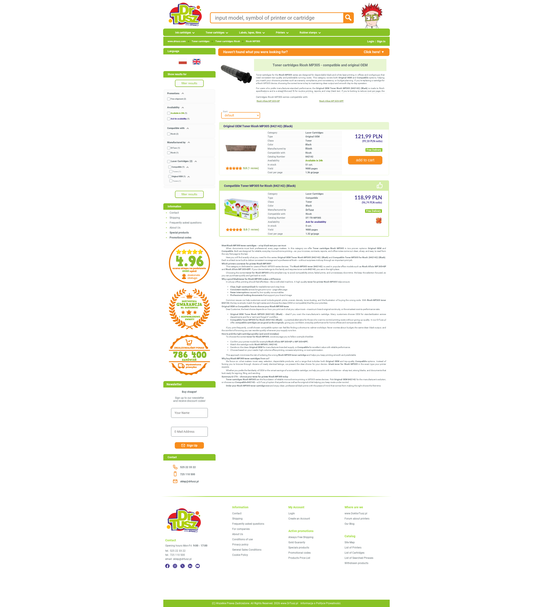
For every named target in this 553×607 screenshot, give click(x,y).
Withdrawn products (356, 563)
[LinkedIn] (190, 566)
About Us (175, 227)
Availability (173, 107)
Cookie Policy (240, 554)
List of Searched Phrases (359, 557)
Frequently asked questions (186, 222)
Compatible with (176, 128)
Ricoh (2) (174, 134)
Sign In (381, 41)
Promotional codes (299, 552)
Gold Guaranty (296, 542)
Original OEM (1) (178, 176)
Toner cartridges (215, 32)
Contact (174, 212)
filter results (189, 83)
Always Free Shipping (300, 537)
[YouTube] (197, 566)
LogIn (370, 41)
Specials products (298, 547)
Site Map (350, 542)
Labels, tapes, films (250, 32)
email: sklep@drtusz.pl (178, 559)
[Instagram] (175, 566)
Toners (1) (177, 172)
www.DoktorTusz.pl (356, 513)
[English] (196, 67)
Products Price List (299, 557)
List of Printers (353, 547)
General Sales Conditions (246, 549)
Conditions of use (242, 539)
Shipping (175, 217)
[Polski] (182, 67)
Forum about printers (357, 518)
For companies (241, 529)
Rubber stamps (308, 32)
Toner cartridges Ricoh (227, 41)
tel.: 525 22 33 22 (175, 550)
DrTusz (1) (175, 148)
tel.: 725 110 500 (175, 554)
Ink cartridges (183, 32)
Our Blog (349, 523)
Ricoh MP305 (253, 41)
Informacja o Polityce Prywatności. (320, 603)
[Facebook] (167, 566)
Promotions (173, 93)
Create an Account (299, 518)
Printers (280, 32)
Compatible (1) (178, 167)
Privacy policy (240, 544)
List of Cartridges (354, 552)
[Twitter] (182, 566)
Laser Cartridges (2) (181, 161)
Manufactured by (176, 142)
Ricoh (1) (174, 153)
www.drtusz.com (177, 41)
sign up (192, 445)
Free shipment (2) (178, 99)
